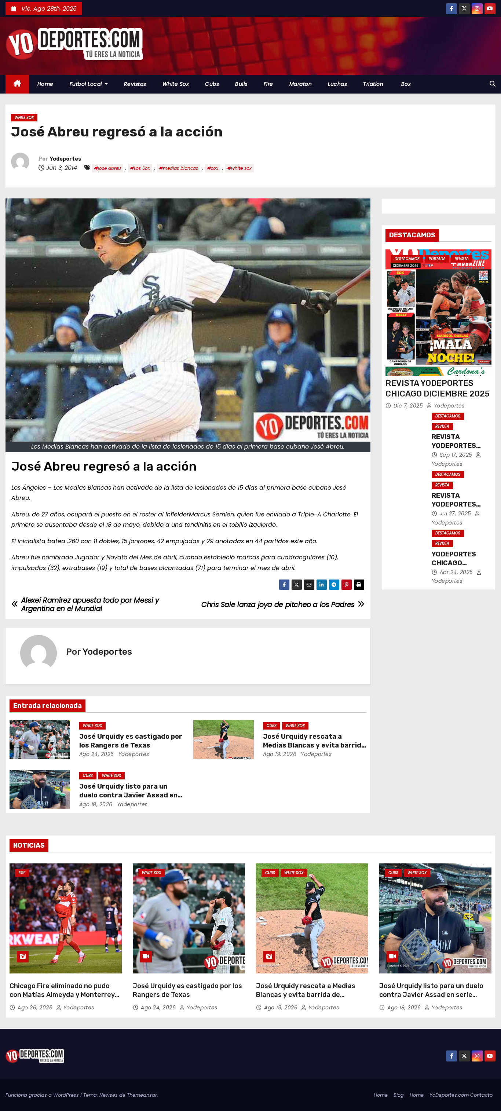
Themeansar (142, 1095)
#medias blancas (178, 168)
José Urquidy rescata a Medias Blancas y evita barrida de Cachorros (314, 745)
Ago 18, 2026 (96, 804)
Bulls (241, 84)
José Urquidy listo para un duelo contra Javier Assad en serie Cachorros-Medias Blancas (431, 995)
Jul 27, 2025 (456, 513)
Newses (108, 1095)
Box (405, 84)
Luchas (337, 84)
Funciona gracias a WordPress (43, 1095)
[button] (492, 84)
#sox (212, 168)
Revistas (135, 84)
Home (45, 84)
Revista (462, 259)
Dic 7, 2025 (409, 405)
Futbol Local (87, 84)
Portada (437, 259)
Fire (268, 84)
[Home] (17, 84)
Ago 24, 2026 (96, 754)
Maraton (300, 84)
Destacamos (407, 259)
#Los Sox (140, 168)
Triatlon (373, 84)
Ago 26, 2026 (36, 1007)
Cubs (212, 84)
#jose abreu (107, 168)
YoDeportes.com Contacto (461, 1095)
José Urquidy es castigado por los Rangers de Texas (130, 740)
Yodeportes (65, 159)
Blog (399, 1095)
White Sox (175, 84)
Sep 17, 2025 (457, 454)
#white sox (239, 168)
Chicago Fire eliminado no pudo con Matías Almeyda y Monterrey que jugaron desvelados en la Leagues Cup (62, 999)
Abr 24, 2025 (457, 572)
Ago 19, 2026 (279, 754)
